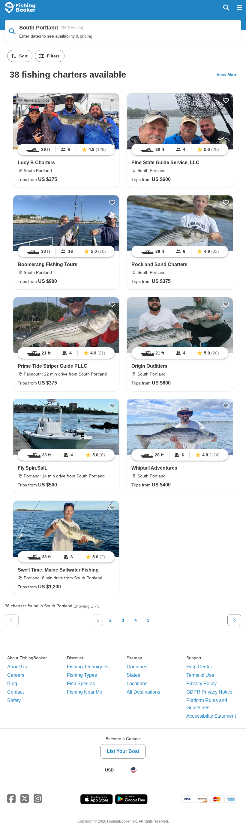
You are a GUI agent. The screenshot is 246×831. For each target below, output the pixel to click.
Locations (137, 683)
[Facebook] (11, 798)
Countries (137, 666)
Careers (15, 675)
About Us (17, 666)
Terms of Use (200, 675)
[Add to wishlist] (112, 100)
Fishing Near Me (84, 692)
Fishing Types (82, 675)
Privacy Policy (201, 683)
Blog (12, 683)
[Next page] (234, 620)
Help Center (199, 666)
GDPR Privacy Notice (209, 692)
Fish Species (81, 683)
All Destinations (143, 692)
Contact (15, 692)
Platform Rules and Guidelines (206, 704)
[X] (24, 798)
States (133, 675)
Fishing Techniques (88, 666)
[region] (66, 149)
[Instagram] (38, 798)
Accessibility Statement (211, 716)
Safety (14, 700)
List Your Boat (123, 751)
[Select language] (133, 770)
